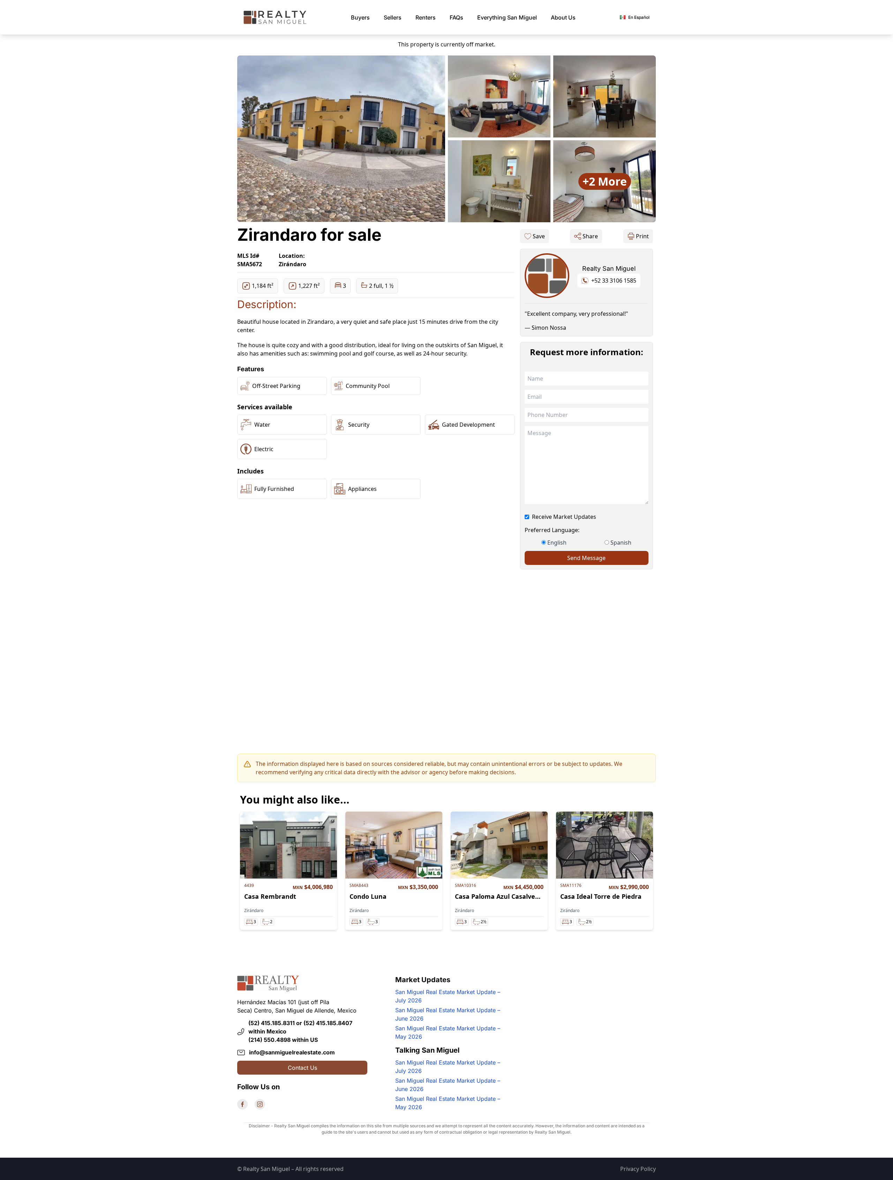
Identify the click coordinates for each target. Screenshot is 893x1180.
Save (539, 236)
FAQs (456, 17)
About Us (563, 17)
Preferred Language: (552, 530)
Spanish (620, 542)
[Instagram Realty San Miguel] (260, 1104)
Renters (425, 17)
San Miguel (507, 17)
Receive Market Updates (564, 517)
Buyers (360, 17)
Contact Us (302, 1067)
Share (590, 236)
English (556, 542)
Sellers (393, 17)
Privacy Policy (638, 1169)
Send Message (586, 558)
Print (642, 236)
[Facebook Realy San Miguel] (242, 1104)
